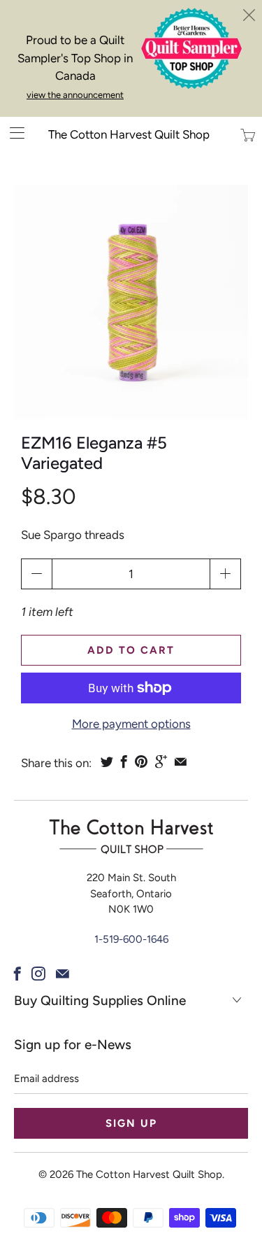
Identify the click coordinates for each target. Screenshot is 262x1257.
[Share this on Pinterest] (141, 761)
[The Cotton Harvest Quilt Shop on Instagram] (38, 974)
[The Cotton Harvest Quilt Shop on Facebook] (17, 974)
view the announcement (75, 95)
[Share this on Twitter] (107, 761)
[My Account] (12, 132)
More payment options (131, 724)
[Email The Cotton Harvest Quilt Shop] (62, 974)
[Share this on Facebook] (124, 761)
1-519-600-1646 (131, 939)
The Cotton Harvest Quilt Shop (129, 134)
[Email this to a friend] (181, 761)
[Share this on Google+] (161, 761)
